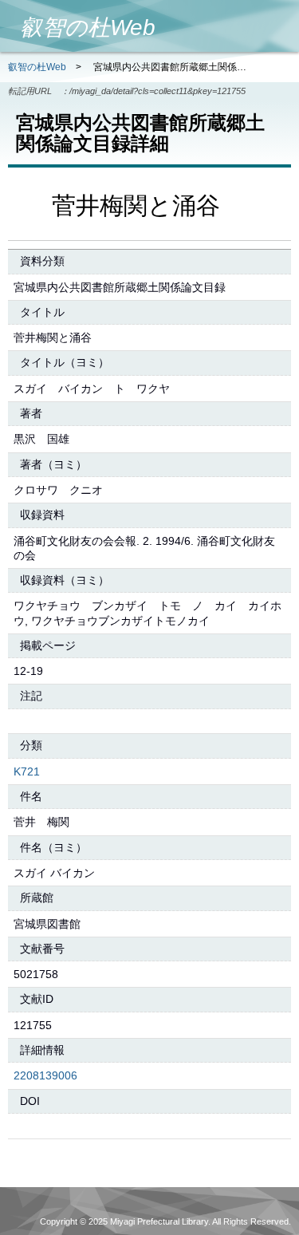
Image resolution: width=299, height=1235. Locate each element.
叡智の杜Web (37, 67)
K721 (27, 771)
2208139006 (45, 1075)
